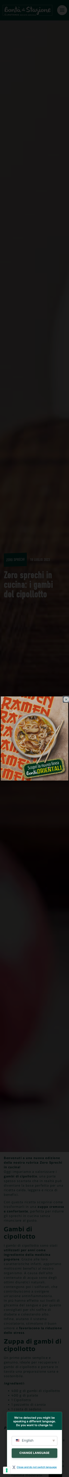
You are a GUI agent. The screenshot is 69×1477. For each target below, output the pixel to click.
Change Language (34, 1453)
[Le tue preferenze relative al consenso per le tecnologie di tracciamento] (6, 1470)
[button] (66, 699)
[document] (34, 738)
